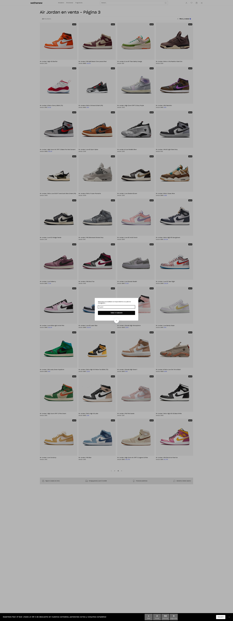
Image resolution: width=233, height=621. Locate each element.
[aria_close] (116, 320)
